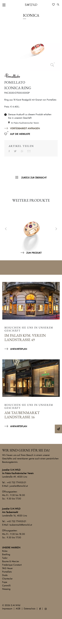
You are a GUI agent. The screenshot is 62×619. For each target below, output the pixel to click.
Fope (4, 582)
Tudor (4, 558)
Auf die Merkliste (20, 134)
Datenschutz (29, 608)
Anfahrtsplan (18, 349)
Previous (6, 229)
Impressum (7, 608)
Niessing (6, 589)
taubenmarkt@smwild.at (21, 524)
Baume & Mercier (10, 561)
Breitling (6, 554)
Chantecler (7, 578)
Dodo (5, 575)
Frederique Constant (12, 564)
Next (56, 229)
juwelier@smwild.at (19, 486)
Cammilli (6, 585)
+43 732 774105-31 (16, 482)
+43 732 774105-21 (16, 521)
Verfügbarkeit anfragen (25, 128)
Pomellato (7, 571)
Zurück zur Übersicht (34, 177)
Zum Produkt (34, 252)
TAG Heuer (7, 568)
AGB (18, 608)
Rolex (4, 551)
